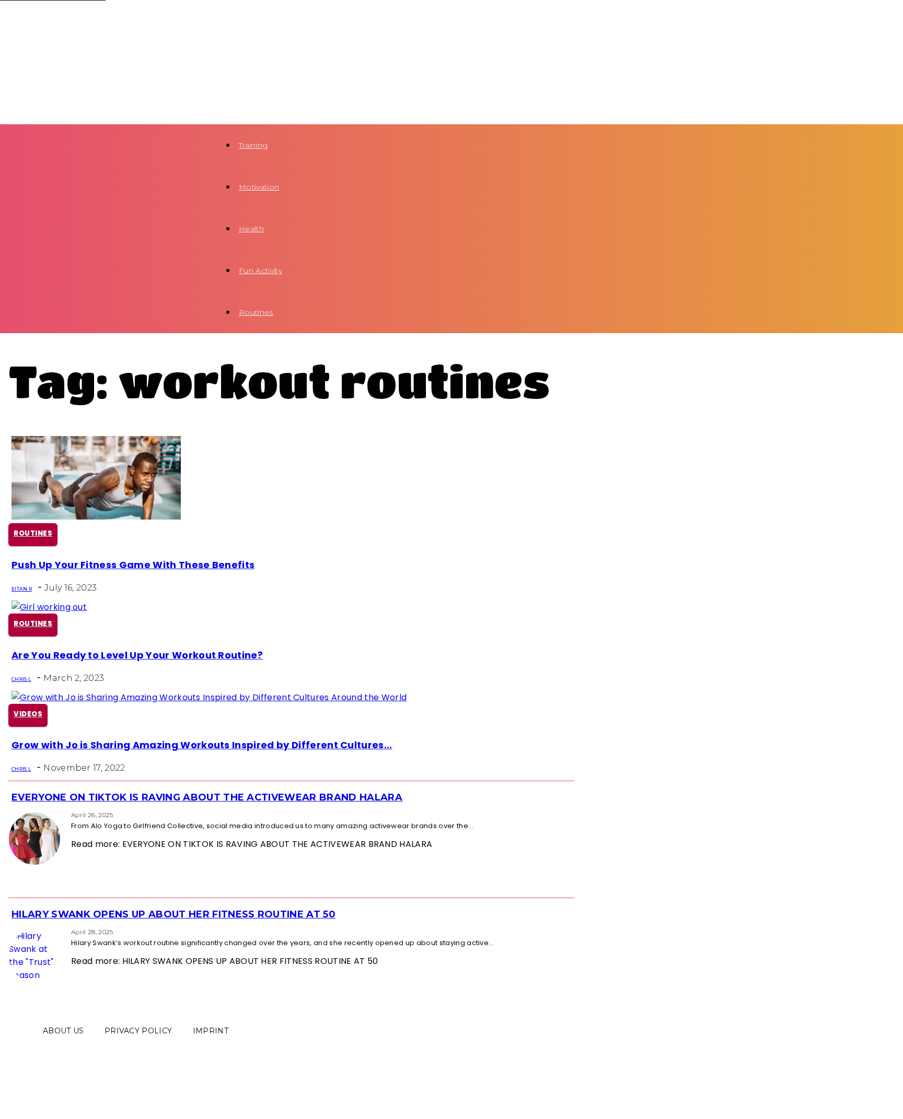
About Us (63, 1030)
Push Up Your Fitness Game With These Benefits (132, 564)
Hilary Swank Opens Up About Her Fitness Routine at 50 (173, 914)
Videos (28, 714)
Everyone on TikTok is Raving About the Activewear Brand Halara (206, 797)
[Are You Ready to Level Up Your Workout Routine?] (49, 607)
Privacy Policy (138, 1030)
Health (251, 228)
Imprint (210, 1030)
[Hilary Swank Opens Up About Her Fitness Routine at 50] (11, 931)
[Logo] (90, 21)
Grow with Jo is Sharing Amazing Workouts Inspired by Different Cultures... (201, 744)
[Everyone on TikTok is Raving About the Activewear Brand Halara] (11, 814)
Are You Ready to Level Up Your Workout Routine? (137, 655)
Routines (256, 312)
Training (253, 145)
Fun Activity (260, 270)
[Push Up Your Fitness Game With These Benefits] (96, 517)
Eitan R (21, 589)
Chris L (21, 679)
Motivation (259, 187)
